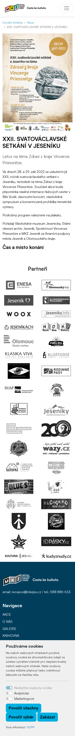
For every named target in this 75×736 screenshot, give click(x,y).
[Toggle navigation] (66, 8)
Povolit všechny (24, 708)
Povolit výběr (21, 717)
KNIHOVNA (10, 635)
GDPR (30, 727)
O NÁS (7, 621)
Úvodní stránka (12, 22)
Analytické (21, 693)
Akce (30, 22)
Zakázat (47, 717)
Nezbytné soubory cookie (33, 688)
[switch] (9, 693)
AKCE (6, 614)
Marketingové (24, 699)
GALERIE (9, 629)
